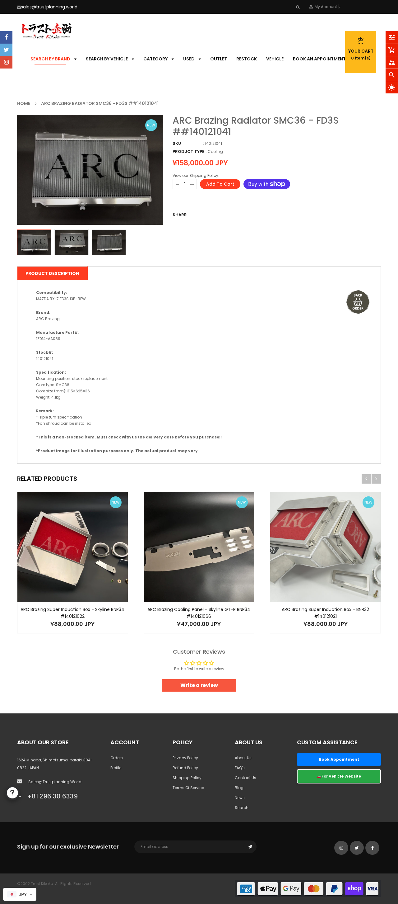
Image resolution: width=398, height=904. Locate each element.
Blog (239, 787)
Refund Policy (185, 767)
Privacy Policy (185, 757)
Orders (116, 757)
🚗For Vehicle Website (339, 776)
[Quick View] (82, 566)
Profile (115, 767)
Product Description (52, 273)
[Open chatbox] (12, 792)
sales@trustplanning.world (49, 7)
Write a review (199, 685)
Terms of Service (188, 787)
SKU (177, 143)
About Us (243, 757)
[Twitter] (6, 50)
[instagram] (6, 62)
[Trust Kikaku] (308, 888)
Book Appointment (339, 759)
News (240, 797)
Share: (180, 215)
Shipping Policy (203, 175)
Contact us (245, 777)
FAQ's (240, 767)
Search (241, 807)
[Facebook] (6, 37)
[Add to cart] (63, 566)
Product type (188, 151)
